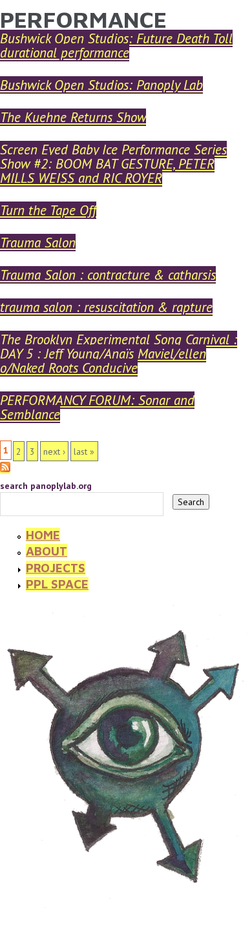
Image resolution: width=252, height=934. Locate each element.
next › (54, 451)
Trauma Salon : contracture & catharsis (108, 275)
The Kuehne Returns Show (73, 117)
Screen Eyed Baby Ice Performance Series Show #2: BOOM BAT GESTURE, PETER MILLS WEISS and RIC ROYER (113, 164)
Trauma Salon (38, 242)
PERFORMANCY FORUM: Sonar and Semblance (97, 407)
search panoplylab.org (46, 486)
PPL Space (57, 584)
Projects (55, 568)
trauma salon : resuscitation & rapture (106, 307)
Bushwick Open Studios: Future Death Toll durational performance (116, 45)
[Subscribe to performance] (5, 468)
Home (43, 535)
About (46, 551)
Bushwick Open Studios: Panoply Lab (101, 85)
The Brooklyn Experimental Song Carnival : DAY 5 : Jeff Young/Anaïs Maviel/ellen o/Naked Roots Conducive (118, 354)
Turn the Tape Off (48, 210)
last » (84, 451)
